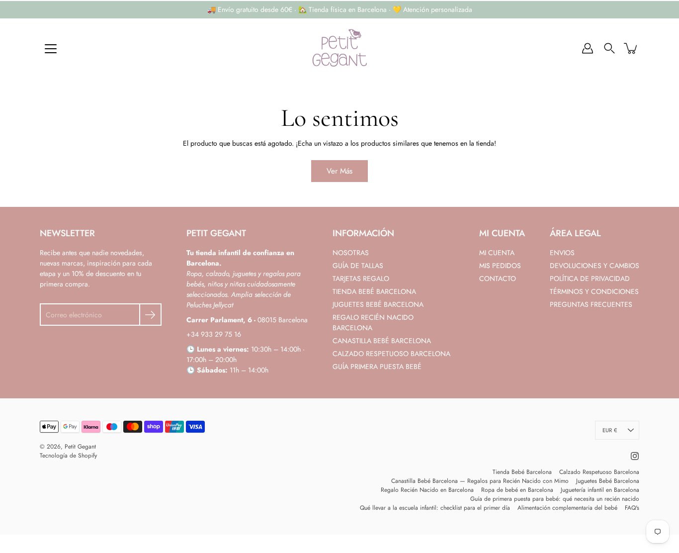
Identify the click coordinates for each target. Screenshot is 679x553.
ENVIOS (562, 253)
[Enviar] (150, 314)
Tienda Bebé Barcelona (522, 471)
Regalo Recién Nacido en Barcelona (427, 489)
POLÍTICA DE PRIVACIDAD (590, 278)
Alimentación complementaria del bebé (567, 507)
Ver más (339, 171)
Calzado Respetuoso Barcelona (599, 471)
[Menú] (51, 48)
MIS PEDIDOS (500, 266)
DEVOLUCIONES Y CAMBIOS (594, 266)
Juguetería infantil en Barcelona (600, 489)
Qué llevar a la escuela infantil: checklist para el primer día (435, 507)
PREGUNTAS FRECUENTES (591, 304)
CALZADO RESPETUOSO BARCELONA (391, 354)
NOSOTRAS (351, 253)
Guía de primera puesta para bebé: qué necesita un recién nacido (554, 498)
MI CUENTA (496, 253)
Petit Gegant (80, 446)
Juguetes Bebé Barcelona (607, 480)
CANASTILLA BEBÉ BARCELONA (382, 341)
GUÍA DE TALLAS (358, 266)
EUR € (609, 430)
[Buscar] (609, 48)
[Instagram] (634, 456)
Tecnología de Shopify (68, 455)
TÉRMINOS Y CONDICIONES (594, 291)
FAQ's (632, 507)
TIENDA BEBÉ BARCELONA (374, 291)
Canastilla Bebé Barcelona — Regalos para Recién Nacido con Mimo (480, 480)
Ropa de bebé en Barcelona (517, 489)
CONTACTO (497, 278)
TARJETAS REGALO (361, 278)
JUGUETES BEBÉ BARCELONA (378, 304)
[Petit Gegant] (339, 48)
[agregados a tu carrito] (631, 48)
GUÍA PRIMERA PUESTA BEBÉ (377, 366)
